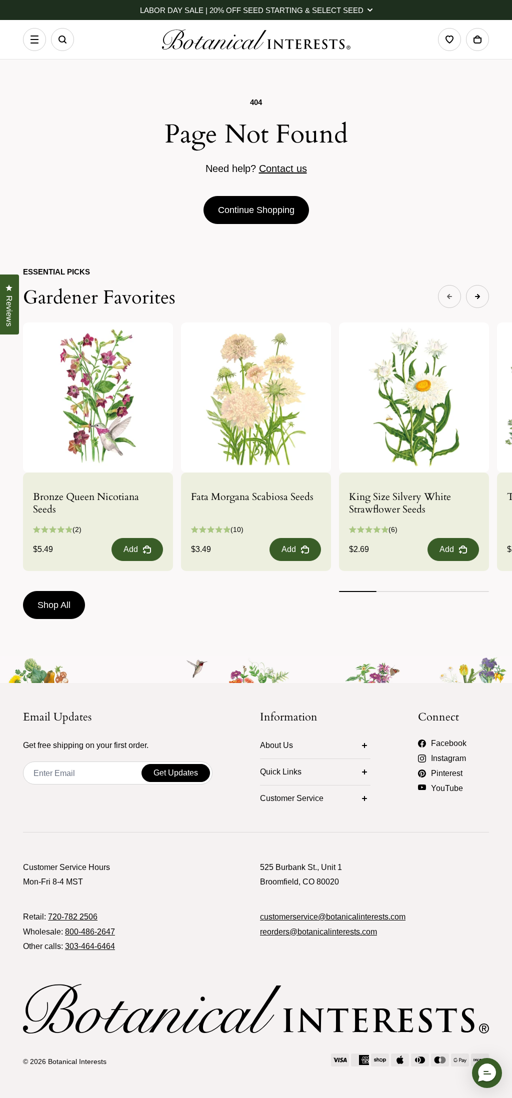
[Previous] (449, 296)
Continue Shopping (256, 210)
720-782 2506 (73, 916)
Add (131, 549)
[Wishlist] (449, 39)
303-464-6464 (90, 946)
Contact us (283, 168)
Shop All (54, 605)
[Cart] (477, 39)
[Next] (477, 296)
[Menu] (34, 39)
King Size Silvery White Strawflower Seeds (400, 503)
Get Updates (176, 772)
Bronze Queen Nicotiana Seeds (86, 503)
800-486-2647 (90, 932)
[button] (487, 1073)
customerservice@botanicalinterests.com (333, 916)
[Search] (62, 39)
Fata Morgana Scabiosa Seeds (252, 496)
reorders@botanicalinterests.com (318, 932)
